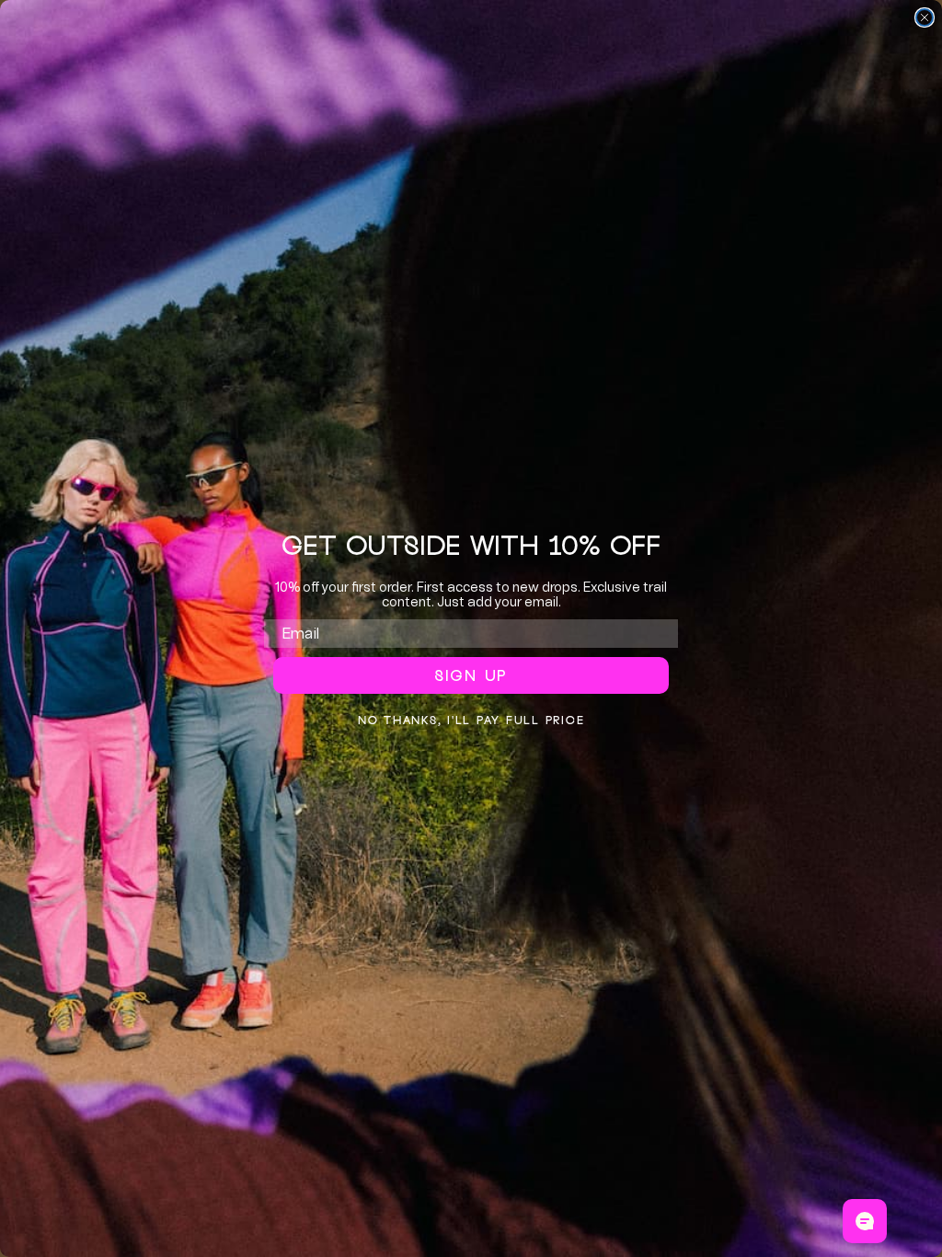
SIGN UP (471, 675)
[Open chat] (865, 1221)
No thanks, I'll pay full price (471, 720)
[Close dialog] (924, 17)
